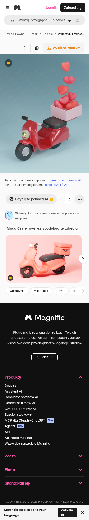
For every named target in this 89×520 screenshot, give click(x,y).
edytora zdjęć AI (56, 185)
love (60, 291)
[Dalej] (69, 199)
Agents (14, 426)
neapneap (21, 218)
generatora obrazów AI (65, 180)
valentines (41, 291)
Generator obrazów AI (21, 397)
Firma (10, 469)
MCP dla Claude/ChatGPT (29, 420)
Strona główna (14, 34)
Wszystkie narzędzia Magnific (27, 443)
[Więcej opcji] (24, 48)
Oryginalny (33, 63)
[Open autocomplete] (10, 20)
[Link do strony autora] (9, 216)
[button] (44, 357)
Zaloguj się (72, 7)
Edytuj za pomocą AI (28, 200)
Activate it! (67, 512)
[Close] (82, 512)
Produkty (13, 377)
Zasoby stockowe (18, 414)
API (7, 432)
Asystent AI (13, 391)
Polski (44, 357)
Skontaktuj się (17, 483)
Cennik (51, 7)
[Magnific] (45, 318)
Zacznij (11, 455)
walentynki (17, 291)
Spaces (10, 385)
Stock (34, 34)
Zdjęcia (48, 34)
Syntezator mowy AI (20, 409)
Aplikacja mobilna (18, 438)
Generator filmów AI (20, 403)
